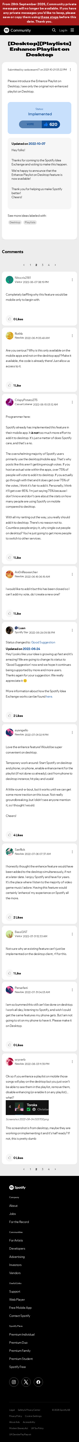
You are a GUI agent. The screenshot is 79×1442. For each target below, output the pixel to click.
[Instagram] (13, 1382)
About (13, 1205)
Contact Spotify (19, 1316)
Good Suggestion (43, 642)
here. (49, 696)
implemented (40, 114)
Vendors (15, 1273)
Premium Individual (22, 1334)
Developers (17, 1248)
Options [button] (70, 69)
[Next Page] (55, 265)
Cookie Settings (33, 1416)
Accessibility (29, 1422)
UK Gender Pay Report (20, 1434)
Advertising (17, 1257)
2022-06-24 (31, 649)
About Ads (14, 1422)
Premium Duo (18, 1342)
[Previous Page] (24, 265)
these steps (49, 17)
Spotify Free (17, 1367)
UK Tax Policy (37, 1428)
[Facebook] (38, 1382)
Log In (63, 30)
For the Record (19, 1222)
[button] (30, 124)
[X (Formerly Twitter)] (26, 1382)
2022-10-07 (37, 144)
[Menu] (72, 30)
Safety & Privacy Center (29, 1410)
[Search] (54, 30)
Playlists (30, 222)
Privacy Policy (15, 1416)
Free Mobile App (20, 1307)
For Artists (16, 1240)
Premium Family (19, 1350)
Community (21, 30)
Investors (15, 1265)
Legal (12, 1410)
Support (14, 1291)
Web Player (17, 1299)
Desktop (15, 222)
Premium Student (21, 1359)
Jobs (12, 1214)
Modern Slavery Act (18, 1428)
